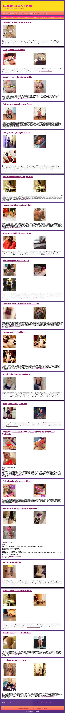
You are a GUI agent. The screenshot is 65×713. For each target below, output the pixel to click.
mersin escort (22, 13)
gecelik (43, 17)
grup (60, 17)
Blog (16, 13)
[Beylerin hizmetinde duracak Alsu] (32, 32)
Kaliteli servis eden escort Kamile (17, 590)
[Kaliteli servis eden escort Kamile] (17, 600)
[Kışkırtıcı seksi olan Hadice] (17, 341)
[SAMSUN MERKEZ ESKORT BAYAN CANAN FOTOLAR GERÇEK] (17, 443)
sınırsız (5, 17)
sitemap (45, 708)
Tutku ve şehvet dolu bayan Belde (17, 77)
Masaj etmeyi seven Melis (14, 49)
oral (19, 17)
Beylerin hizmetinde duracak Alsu (17, 22)
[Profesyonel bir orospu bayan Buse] (17, 186)
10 (41, 702)
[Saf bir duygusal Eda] (17, 572)
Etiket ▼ (39, 13)
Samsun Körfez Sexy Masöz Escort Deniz (20, 508)
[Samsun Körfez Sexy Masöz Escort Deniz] (17, 518)
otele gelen (27, 17)
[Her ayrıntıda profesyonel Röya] (17, 142)
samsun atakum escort (30, 13)
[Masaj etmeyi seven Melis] (17, 59)
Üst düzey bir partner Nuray (15, 660)
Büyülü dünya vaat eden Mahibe (17, 633)
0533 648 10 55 (7, 542)
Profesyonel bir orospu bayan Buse (18, 177)
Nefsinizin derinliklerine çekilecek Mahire (21, 304)
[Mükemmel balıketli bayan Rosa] (17, 243)
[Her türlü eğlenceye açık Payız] (17, 270)
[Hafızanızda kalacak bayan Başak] (17, 114)
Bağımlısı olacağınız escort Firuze (17, 481)
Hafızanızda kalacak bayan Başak (17, 104)
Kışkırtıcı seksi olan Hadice (14, 332)
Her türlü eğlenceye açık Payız (16, 260)
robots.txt (39, 708)
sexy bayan (52, 17)
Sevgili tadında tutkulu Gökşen (16, 374)
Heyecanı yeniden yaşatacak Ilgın (17, 205)
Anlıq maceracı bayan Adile (15, 403)
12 (50, 702)
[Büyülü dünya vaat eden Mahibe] (17, 642)
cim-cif (35, 17)
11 (46, 702)
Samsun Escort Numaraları (8, 13)
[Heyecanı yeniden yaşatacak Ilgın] (17, 214)
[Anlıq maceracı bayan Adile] (17, 413)
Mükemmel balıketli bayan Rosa (17, 233)
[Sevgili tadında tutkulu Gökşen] (17, 384)
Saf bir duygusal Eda (12, 562)
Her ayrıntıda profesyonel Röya (16, 132)
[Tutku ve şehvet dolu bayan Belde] (17, 86)
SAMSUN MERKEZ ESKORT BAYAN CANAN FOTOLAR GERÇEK (28, 433)
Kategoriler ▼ (45, 13)
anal (12, 17)
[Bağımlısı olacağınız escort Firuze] (17, 491)
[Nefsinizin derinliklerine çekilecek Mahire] (17, 313)
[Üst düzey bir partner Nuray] (17, 670)
